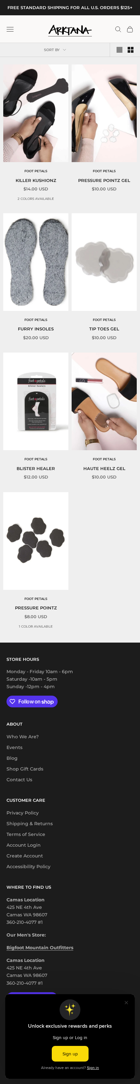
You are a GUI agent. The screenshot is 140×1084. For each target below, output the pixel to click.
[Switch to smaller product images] (130, 50)
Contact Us (19, 780)
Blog (12, 758)
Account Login (24, 845)
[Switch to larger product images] (119, 50)
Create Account (25, 856)
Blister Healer (36, 468)
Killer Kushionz (36, 180)
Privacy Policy (23, 813)
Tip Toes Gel (104, 328)
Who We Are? (23, 737)
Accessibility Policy (28, 866)
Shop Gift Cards (25, 769)
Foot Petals (35, 171)
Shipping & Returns (30, 824)
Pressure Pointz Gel (104, 180)
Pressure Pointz (36, 607)
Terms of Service (26, 834)
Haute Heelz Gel (104, 468)
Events (14, 747)
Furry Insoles (36, 328)
